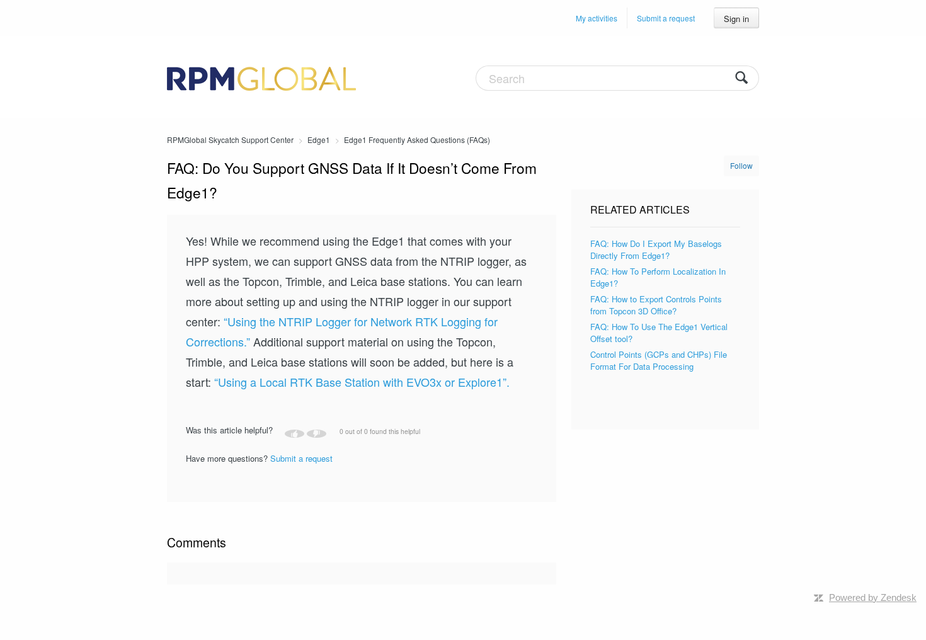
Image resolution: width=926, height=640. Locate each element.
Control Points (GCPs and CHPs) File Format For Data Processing (658, 360)
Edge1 (318, 139)
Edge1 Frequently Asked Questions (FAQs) (417, 139)
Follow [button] (741, 165)
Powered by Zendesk (873, 597)
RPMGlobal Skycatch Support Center (230, 139)
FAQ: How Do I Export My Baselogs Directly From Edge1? (656, 249)
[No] (316, 434)
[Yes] (294, 434)
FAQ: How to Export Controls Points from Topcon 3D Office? (656, 305)
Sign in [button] (736, 19)
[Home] (261, 77)
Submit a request (666, 18)
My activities (596, 18)
